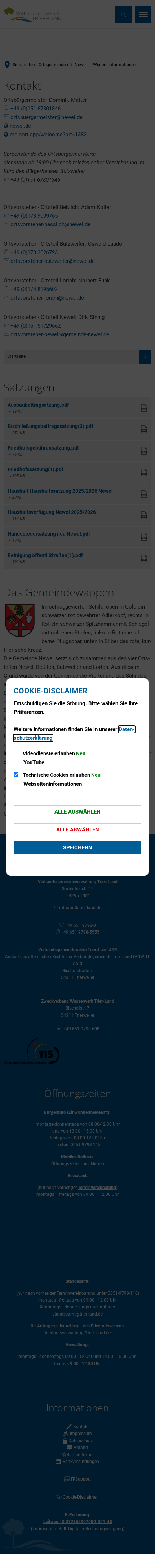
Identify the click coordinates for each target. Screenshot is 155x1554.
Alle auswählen (77, 811)
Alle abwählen (77, 829)
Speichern (77, 847)
